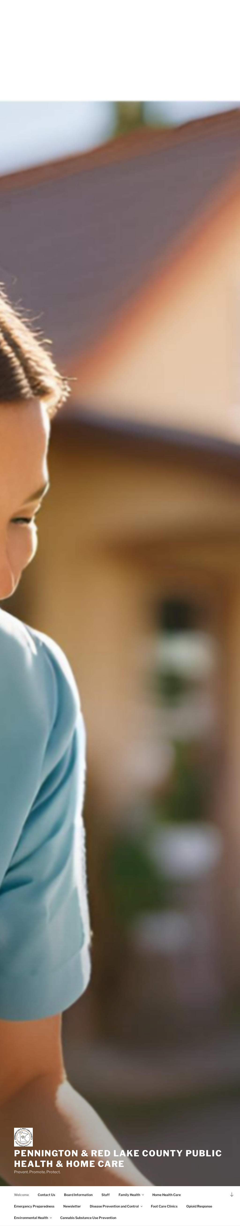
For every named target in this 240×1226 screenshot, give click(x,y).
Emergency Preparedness (34, 1206)
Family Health (129, 1195)
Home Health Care (166, 1195)
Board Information (78, 1195)
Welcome (21, 1195)
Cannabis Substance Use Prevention (88, 1218)
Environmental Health (31, 1218)
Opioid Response (199, 1206)
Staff (105, 1195)
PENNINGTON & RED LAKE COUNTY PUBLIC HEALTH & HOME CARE (118, 1158)
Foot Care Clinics (164, 1206)
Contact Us (46, 1195)
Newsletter (72, 1206)
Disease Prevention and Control (114, 1206)
